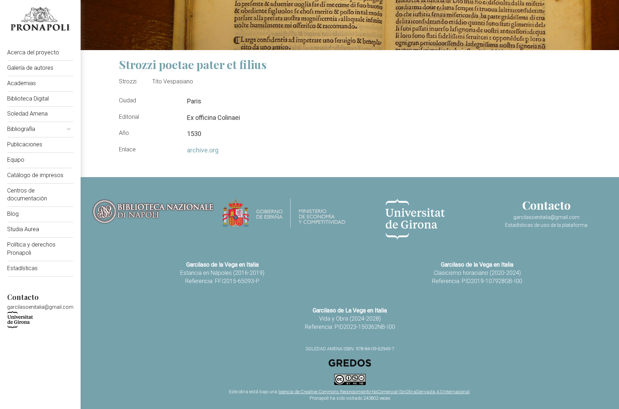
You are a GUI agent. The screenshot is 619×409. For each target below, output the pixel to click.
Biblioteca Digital (28, 98)
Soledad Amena (27, 113)
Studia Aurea (23, 229)
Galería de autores (30, 67)
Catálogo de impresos (35, 175)
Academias (21, 83)
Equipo (15, 159)
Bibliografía (21, 129)
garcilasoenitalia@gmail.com (40, 307)
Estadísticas (22, 268)
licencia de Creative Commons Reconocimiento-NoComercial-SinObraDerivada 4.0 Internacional (374, 391)
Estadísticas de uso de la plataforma (546, 225)
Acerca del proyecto (33, 52)
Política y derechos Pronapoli (31, 248)
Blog (13, 213)
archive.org (203, 150)
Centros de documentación (27, 194)
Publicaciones (24, 144)
